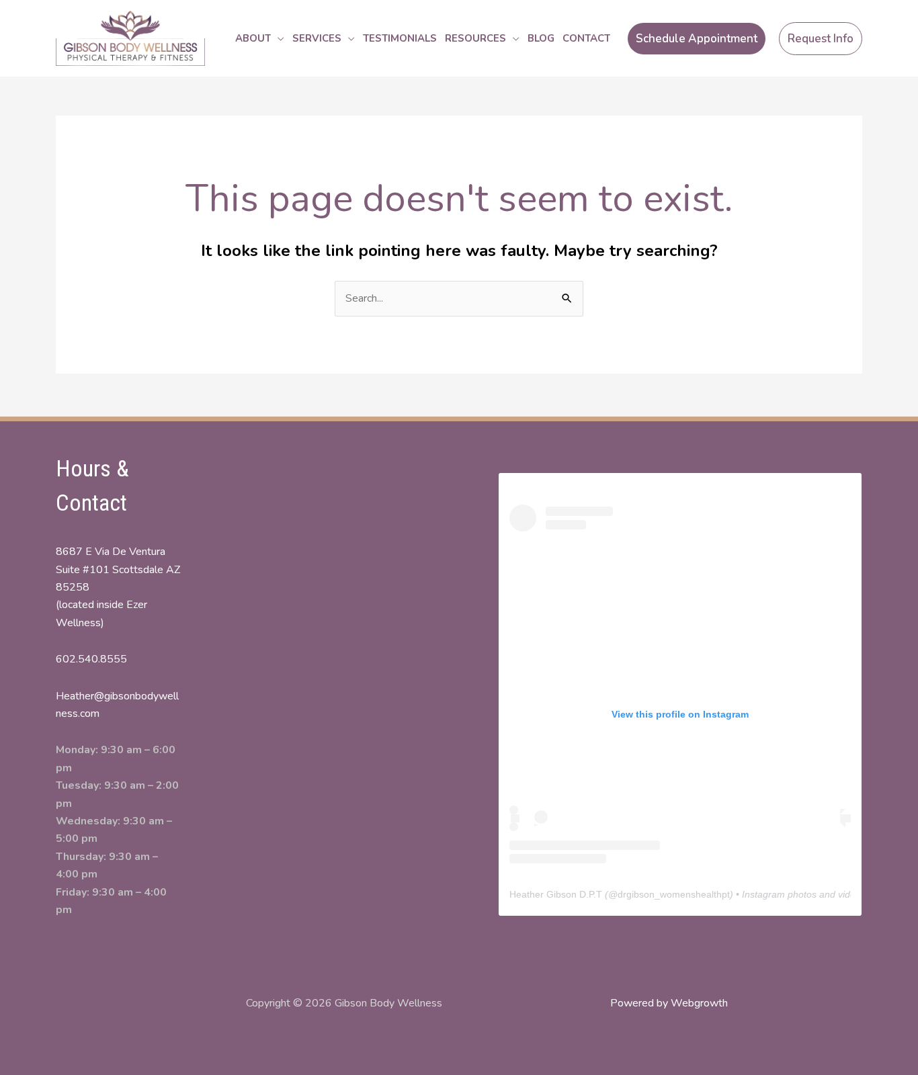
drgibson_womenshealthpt (674, 894)
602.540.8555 (91, 659)
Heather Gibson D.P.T (555, 894)
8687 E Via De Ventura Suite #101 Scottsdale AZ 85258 (118, 569)
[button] (277, 38)
